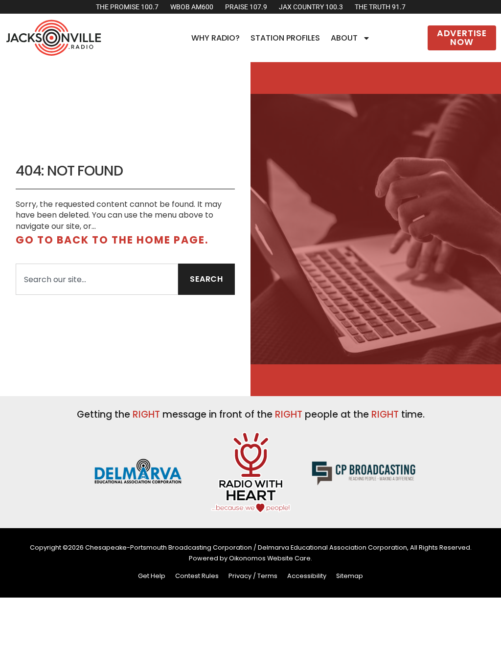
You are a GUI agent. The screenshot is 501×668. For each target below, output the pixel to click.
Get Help (151, 576)
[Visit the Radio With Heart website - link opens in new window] (250, 471)
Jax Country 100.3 (311, 7)
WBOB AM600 (191, 7)
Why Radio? (215, 38)
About (344, 38)
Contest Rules (197, 576)
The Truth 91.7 (380, 7)
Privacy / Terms (252, 576)
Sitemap (349, 576)
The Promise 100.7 (127, 7)
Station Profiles (285, 38)
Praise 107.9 (246, 7)
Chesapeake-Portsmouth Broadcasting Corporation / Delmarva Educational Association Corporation (246, 547)
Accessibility (306, 576)
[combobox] (97, 279)
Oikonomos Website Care (270, 558)
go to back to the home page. (112, 240)
